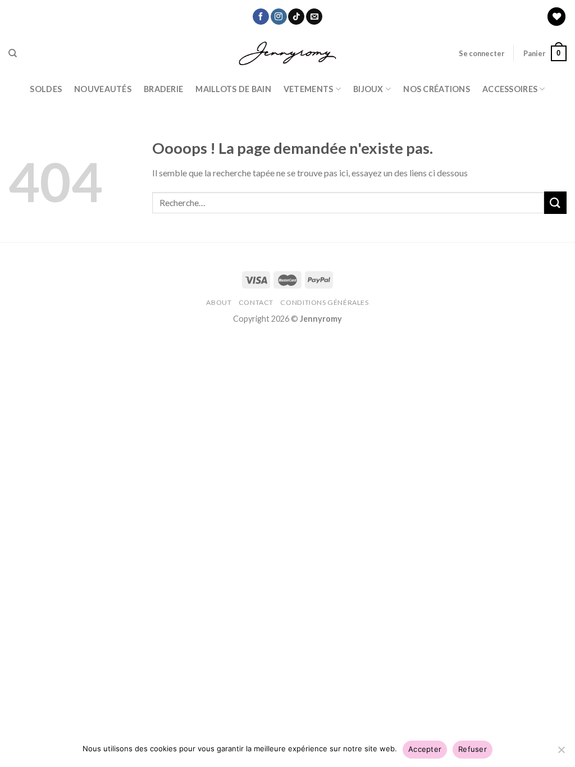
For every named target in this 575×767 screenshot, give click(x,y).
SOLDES (46, 89)
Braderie (163, 89)
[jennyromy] (288, 53)
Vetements (309, 89)
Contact (256, 302)
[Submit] (555, 202)
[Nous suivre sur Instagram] (279, 16)
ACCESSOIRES (509, 89)
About (218, 302)
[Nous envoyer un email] (314, 16)
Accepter (424, 749)
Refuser (472, 749)
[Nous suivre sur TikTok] (296, 16)
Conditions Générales (324, 302)
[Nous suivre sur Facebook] (261, 16)
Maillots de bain (233, 89)
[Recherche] (12, 53)
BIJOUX (368, 89)
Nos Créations (436, 89)
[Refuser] (561, 753)
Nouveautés (102, 89)
